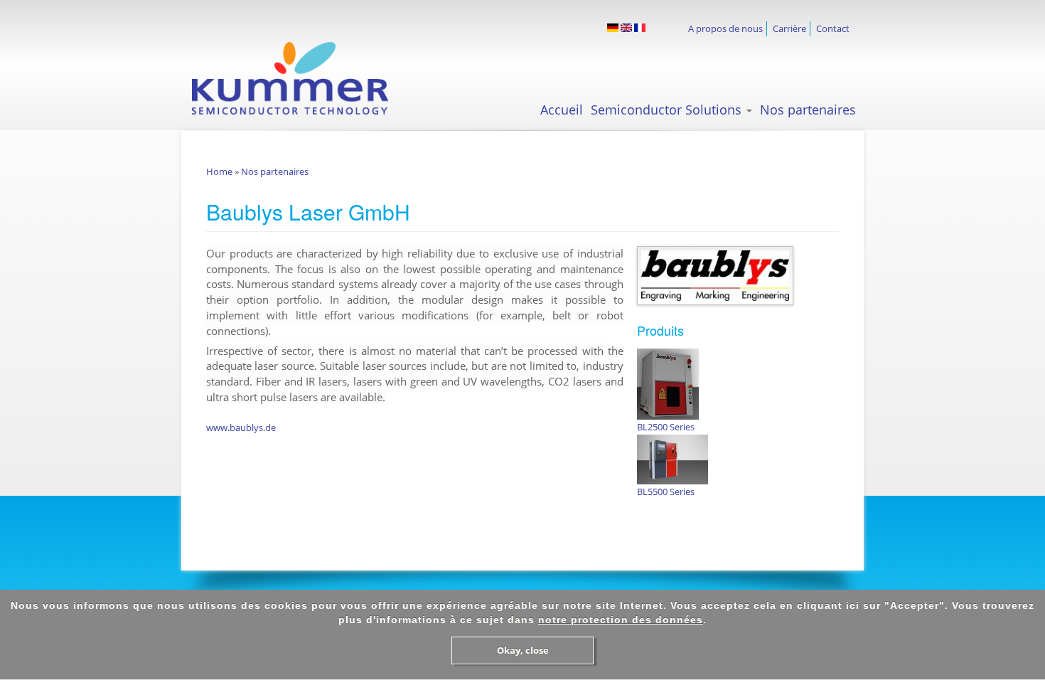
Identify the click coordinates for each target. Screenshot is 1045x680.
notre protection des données (620, 619)
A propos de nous (725, 28)
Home (219, 171)
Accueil (561, 109)
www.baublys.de (241, 427)
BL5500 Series (666, 491)
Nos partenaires (808, 109)
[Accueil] (303, 78)
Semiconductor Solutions (668, 109)
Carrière (789, 28)
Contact (833, 28)
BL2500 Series (666, 426)
